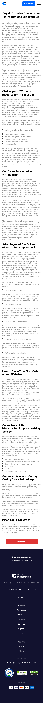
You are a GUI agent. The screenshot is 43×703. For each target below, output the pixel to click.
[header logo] (4, 3)
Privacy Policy (32, 589)
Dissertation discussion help (21, 561)
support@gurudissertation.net (23, 662)
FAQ (21, 633)
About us (21, 642)
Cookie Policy (22, 597)
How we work (21, 615)
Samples (21, 624)
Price (21, 646)
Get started (28, 4)
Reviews (21, 619)
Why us (22, 651)
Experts (21, 628)
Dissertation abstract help (21, 557)
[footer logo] (21, 576)
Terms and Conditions (14, 589)
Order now (21, 541)
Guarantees (21, 610)
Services (21, 605)
